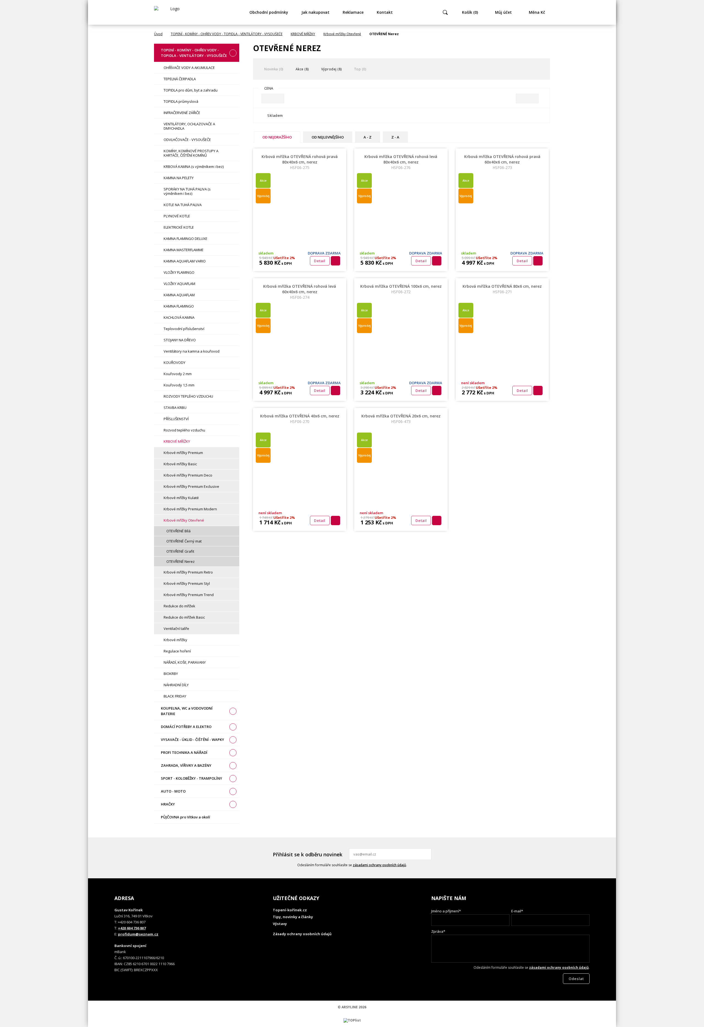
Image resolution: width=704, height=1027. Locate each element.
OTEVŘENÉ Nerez (180, 561)
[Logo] (172, 12)
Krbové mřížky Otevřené (342, 34)
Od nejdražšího (277, 137)
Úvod (158, 34)
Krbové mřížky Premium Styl (187, 583)
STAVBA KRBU (175, 407)
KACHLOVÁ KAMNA (179, 317)
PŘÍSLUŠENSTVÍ (176, 418)
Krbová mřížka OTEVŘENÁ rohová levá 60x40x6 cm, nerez (299, 292)
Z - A (395, 137)
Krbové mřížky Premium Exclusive (191, 486)
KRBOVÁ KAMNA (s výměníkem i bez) (194, 166)
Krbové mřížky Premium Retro (188, 572)
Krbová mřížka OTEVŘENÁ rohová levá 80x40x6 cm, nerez (400, 162)
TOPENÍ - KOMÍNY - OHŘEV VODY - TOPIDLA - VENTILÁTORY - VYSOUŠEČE (226, 34)
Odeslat (426, 854)
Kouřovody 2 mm (178, 373)
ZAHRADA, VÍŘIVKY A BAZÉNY (186, 765)
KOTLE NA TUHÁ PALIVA (183, 204)
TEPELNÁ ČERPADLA (180, 78)
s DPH (286, 263)
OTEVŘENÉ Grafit (180, 551)
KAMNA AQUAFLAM (179, 294)
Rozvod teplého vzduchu (184, 430)
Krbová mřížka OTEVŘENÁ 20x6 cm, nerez (401, 418)
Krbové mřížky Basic (180, 463)
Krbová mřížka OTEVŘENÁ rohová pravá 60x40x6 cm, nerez (502, 162)
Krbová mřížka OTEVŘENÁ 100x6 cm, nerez (401, 289)
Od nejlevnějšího (328, 137)
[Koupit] (335, 260)
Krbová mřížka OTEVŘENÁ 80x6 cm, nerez (502, 289)
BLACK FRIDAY (175, 696)
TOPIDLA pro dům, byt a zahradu (191, 90)
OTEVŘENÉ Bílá (178, 530)
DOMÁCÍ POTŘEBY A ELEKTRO (186, 726)
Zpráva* (438, 931)
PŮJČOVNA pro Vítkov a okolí (185, 817)
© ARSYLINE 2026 (352, 1007)
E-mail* (517, 911)
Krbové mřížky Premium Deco (188, 475)
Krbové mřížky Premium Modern (190, 508)
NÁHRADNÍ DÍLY (176, 684)
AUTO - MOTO (173, 791)
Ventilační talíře (176, 628)
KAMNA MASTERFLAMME (184, 249)
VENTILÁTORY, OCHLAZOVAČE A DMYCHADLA (189, 126)
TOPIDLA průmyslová (181, 101)
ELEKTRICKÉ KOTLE (179, 227)
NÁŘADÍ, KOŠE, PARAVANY (185, 662)
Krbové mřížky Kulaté (181, 497)
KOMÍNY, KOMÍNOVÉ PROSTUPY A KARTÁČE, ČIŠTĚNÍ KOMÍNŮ (191, 153)
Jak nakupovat (315, 12)
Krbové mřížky (175, 639)
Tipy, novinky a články (293, 916)
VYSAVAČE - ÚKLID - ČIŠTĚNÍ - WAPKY (192, 739)
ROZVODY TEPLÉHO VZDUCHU (188, 396)
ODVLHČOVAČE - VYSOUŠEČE (187, 139)
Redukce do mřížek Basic (184, 617)
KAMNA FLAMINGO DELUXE (185, 238)
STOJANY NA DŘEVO (180, 339)
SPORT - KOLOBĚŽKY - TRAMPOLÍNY (191, 778)
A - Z (368, 137)
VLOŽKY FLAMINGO (179, 272)
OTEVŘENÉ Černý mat (184, 541)
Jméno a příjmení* (446, 911)
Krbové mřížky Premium (183, 452)
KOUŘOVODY (174, 362)
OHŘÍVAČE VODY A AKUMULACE (189, 67)
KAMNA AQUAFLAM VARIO (185, 261)
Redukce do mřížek (179, 606)
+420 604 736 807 (132, 928)
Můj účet (503, 12)
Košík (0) (470, 12)
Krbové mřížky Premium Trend (189, 594)
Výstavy (280, 923)
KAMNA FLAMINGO (179, 306)
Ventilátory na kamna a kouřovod (191, 351)
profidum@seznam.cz (138, 934)
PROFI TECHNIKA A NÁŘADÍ (184, 752)
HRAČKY (168, 804)
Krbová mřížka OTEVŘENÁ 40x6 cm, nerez (299, 418)
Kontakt (385, 12)
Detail (319, 260)
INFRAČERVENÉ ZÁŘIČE (182, 112)
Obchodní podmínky (268, 12)
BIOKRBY (171, 673)
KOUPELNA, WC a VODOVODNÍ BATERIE (187, 711)
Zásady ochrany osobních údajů (302, 933)
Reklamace (353, 12)
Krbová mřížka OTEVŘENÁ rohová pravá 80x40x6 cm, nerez (300, 162)
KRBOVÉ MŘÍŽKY (303, 34)
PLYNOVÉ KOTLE (177, 216)
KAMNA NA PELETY (179, 177)
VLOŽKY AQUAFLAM (179, 283)
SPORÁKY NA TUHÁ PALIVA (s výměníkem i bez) (187, 191)
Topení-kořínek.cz (290, 909)
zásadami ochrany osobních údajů (379, 865)
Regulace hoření (177, 651)
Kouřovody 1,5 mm (179, 385)
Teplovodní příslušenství (184, 328)
